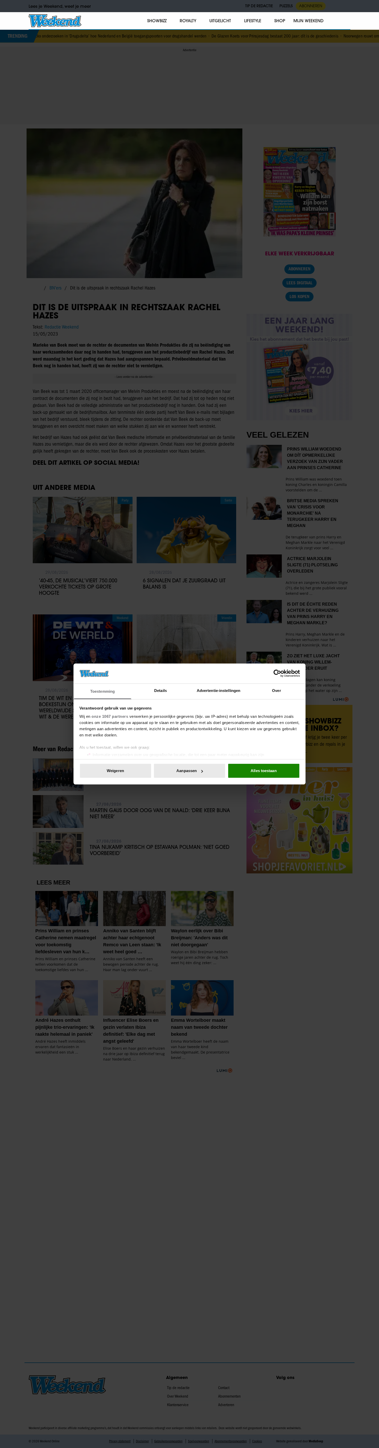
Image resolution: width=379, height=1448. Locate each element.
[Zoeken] (346, 21)
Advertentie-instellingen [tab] (218, 690)
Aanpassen (186, 770)
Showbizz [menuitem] (157, 20)
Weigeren (115, 770)
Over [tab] (276, 690)
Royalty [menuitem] (188, 20)
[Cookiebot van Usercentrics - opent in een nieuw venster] (277, 673)
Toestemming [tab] (102, 691)
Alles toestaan (263, 770)
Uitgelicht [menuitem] (220, 20)
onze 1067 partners (110, 716)
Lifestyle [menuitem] (252, 20)
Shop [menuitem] (279, 20)
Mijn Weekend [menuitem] (308, 20)
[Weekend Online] (55, 20)
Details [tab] (160, 690)
